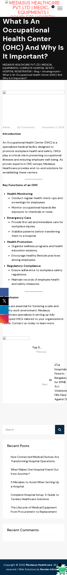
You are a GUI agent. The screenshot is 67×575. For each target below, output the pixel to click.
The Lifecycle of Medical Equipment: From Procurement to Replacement (34, 510)
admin (6, 127)
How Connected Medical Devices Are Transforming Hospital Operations (35, 459)
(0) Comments (25, 127)
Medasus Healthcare (39, 564)
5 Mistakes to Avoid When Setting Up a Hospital (35, 484)
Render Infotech (50, 569)
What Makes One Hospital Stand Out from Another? (35, 472)
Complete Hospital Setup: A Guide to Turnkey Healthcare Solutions (35, 497)
